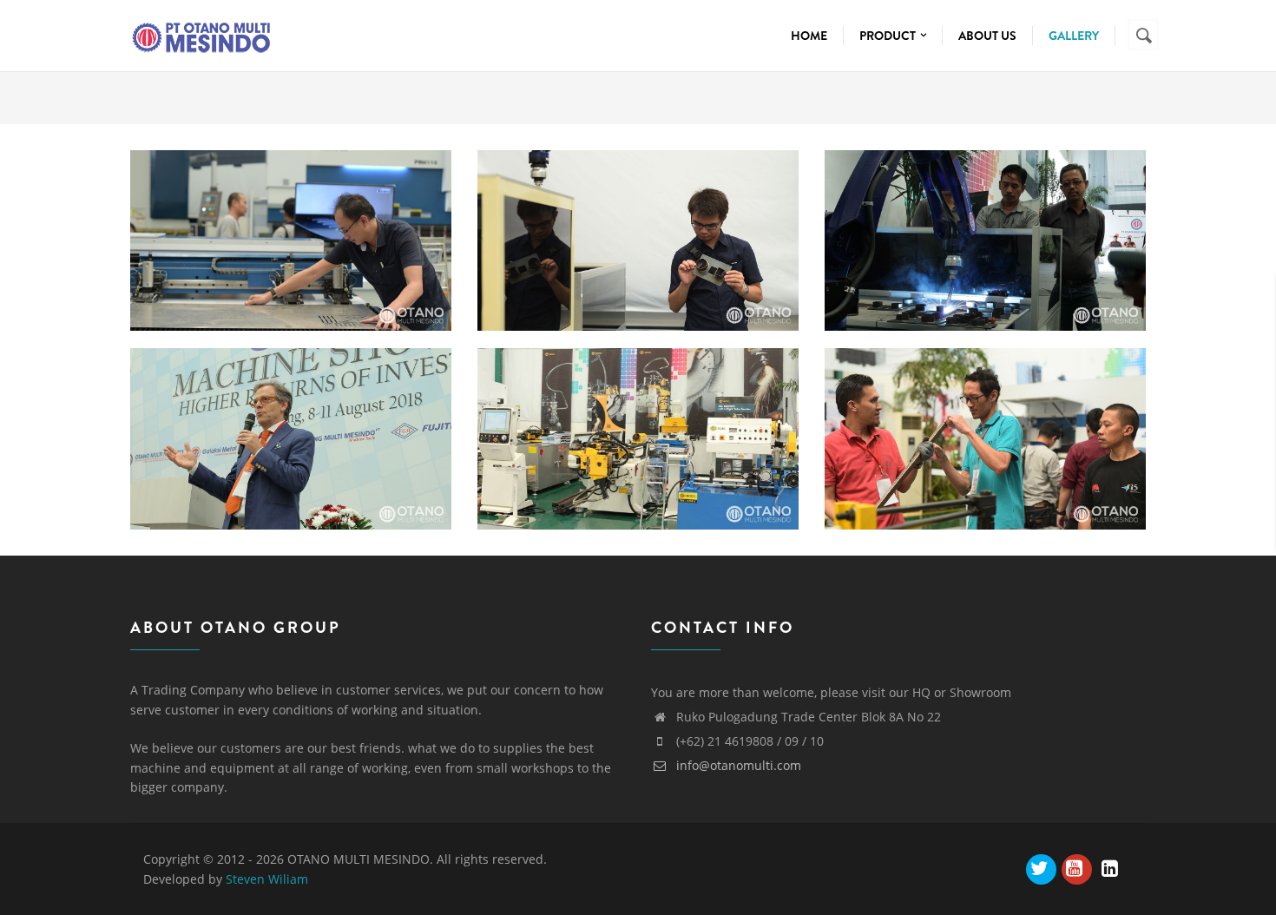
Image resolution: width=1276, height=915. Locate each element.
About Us (987, 35)
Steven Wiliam (267, 879)
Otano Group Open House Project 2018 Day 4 (638, 206)
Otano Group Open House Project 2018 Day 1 (638, 404)
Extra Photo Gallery (985, 394)
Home (809, 35)
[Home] (201, 33)
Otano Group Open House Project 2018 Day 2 (290, 404)
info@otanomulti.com (737, 765)
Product (888, 35)
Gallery (1074, 35)
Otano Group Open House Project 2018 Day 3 (985, 206)
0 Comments (328, 243)
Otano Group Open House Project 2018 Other (290, 206)
